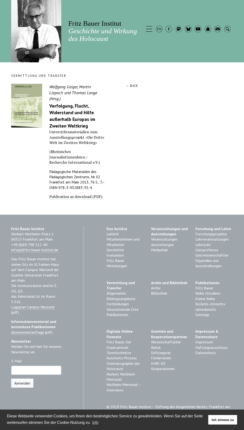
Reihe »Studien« (208, 293)
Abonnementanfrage (27, 332)
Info (95, 422)
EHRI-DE (158, 363)
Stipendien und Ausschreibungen (208, 263)
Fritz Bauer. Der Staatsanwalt (119, 345)
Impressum (204, 342)
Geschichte (115, 249)
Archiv (156, 288)
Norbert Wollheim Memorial (121, 377)
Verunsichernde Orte (122, 309)
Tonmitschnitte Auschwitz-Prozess (122, 355)
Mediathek (159, 249)
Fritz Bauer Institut (102, 31)
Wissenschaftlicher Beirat (166, 345)
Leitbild (112, 234)
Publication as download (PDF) (75, 196)
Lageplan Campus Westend (32, 307)
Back (133, 86)
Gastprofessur (206, 249)
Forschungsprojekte (211, 234)
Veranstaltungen (164, 239)
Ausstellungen (162, 244)
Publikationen (117, 314)
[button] (150, 29)
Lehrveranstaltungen (212, 239)
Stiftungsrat (161, 352)
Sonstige (202, 314)
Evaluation (115, 255)
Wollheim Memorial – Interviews (124, 387)
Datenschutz (205, 352)
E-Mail (16, 361)
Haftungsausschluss (211, 347)
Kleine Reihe (205, 298)
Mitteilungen (117, 265)
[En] (159, 29)
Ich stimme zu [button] (223, 420)
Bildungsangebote (121, 298)
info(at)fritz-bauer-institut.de (34, 249)
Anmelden (22, 383)
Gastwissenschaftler (212, 255)
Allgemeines (116, 293)
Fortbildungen (118, 303)
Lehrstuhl (203, 244)
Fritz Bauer (115, 260)
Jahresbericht (205, 309)
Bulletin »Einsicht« (210, 303)
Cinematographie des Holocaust (123, 366)
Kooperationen (163, 368)
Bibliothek (159, 293)
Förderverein (161, 358)
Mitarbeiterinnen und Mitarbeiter (123, 242)
